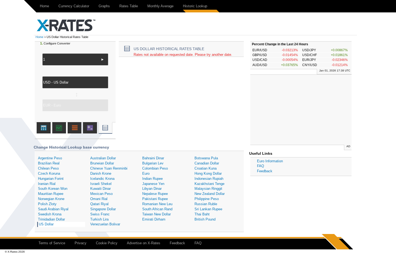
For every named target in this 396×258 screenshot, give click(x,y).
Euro (146, 173)
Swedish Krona (49, 214)
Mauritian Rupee (50, 194)
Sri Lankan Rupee (208, 209)
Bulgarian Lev (153, 163)
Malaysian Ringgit (208, 189)
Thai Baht (202, 214)
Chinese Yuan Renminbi (108, 168)
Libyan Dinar (152, 189)
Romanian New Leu (157, 204)
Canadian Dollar (206, 163)
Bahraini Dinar (153, 158)
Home (44, 6)
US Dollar (46, 224)
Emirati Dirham (153, 219)
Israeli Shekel (101, 184)
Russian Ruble (205, 204)
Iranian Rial (46, 184)
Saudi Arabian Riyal (53, 209)
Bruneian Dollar (102, 163)
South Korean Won (52, 189)
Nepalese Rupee (155, 194)
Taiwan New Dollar (156, 214)
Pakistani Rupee (155, 199)
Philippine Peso (206, 199)
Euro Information (270, 161)
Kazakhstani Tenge (209, 184)
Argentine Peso (50, 158)
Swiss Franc (100, 214)
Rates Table (128, 6)
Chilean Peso (48, 168)
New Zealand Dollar (209, 194)
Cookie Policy (106, 243)
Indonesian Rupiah (208, 179)
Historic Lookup (195, 6)
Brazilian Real (49, 163)
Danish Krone (100, 173)
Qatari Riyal (99, 204)
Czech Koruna (49, 173)
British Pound (205, 219)
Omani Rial (98, 199)
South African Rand (157, 209)
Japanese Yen (153, 184)
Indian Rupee (152, 179)
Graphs (104, 6)
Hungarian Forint (51, 179)
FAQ (260, 166)
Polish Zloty (47, 204)
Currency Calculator (73, 6)
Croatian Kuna (205, 168)
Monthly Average (160, 6)
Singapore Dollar (103, 209)
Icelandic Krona (102, 179)
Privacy (80, 243)
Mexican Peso (101, 194)
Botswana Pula (206, 158)
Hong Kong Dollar (208, 173)
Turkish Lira (99, 219)
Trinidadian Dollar (51, 219)
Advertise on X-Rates (143, 243)
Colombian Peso (155, 168)
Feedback (264, 171)
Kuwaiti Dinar (100, 189)
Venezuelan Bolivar (105, 224)
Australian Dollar (103, 158)
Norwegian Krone (51, 199)
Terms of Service (52, 243)
